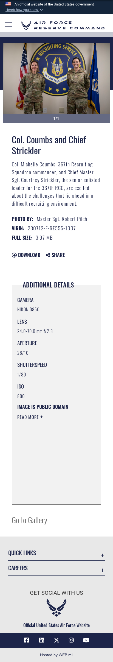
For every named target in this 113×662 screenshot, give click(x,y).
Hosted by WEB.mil (56, 655)
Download (28, 254)
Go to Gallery (29, 520)
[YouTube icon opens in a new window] (86, 640)
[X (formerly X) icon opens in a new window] (56, 640)
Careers (18, 568)
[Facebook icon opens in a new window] (26, 640)
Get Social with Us (56, 593)
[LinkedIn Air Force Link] (42, 640)
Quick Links (22, 553)
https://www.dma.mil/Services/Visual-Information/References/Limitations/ (50, 494)
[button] (24, 10)
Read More (28, 417)
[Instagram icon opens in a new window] (71, 640)
